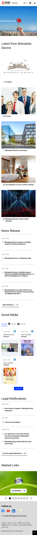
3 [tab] (16, 498)
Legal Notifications (25, 525)
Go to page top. (34, 533)
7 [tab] (27, 498)
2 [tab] (13, 498)
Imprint (3, 523)
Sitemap (5, 527)
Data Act (8, 525)
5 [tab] (21, 498)
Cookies (15, 525)
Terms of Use (12, 523)
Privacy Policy (25, 523)
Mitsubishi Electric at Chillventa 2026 (18, 258)
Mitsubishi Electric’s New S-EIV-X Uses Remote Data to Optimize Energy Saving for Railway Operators (19, 291)
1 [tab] (10, 498)
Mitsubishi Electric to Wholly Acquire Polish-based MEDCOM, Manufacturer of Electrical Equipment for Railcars (19, 274)
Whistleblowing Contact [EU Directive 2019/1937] (18, 443)
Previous (6, 498)
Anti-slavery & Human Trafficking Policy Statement (19, 409)
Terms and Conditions (12, 422)
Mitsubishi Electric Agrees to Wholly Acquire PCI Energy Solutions (18, 243)
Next (31, 498)
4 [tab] (18, 498)
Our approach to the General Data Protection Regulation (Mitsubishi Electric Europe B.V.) (17, 436)
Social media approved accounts (15, 516)
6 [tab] (24, 498)
